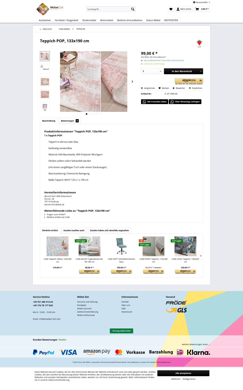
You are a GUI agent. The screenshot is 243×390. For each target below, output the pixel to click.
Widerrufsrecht (84, 308)
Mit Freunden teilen (156, 101)
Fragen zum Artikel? (55, 214)
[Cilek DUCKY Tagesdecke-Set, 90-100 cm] (89, 246)
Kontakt (125, 301)
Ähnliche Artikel (50, 230)
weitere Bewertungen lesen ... (196, 344)
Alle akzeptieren (183, 373)
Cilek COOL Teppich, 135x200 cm (185, 260)
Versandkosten (133, 362)
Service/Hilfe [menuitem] (201, 2)
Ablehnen (175, 379)
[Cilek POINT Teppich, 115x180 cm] (153, 246)
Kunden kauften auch (74, 230)
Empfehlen (196, 88)
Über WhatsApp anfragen (187, 101)
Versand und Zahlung (87, 301)
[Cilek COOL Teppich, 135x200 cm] (185, 246)
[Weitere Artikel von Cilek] (199, 43)
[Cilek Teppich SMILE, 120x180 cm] (57, 246)
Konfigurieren (189, 379)
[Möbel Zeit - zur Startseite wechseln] (50, 9)
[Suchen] (133, 9)
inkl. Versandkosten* (158, 57)
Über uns (126, 305)
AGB (123, 308)
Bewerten (180, 88)
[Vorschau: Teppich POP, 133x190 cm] (45, 56)
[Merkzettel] (171, 9)
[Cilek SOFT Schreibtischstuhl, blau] (121, 246)
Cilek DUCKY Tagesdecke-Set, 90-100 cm (89, 260)
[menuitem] (111, 9)
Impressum (127, 311)
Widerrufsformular (86, 315)
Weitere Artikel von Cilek (58, 217)
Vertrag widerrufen (121, 330)
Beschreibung (48, 120)
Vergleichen (149, 88)
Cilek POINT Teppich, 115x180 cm (153, 260)
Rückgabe (81, 305)
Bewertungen (69, 120)
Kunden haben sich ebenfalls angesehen (109, 230)
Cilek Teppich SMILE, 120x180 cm (57, 260)
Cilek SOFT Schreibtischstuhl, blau (121, 260)
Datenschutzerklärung (87, 311)
